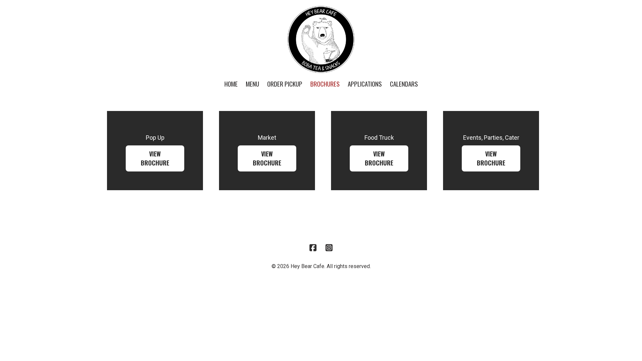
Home (231, 83)
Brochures (325, 83)
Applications (365, 83)
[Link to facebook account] (313, 248)
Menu (252, 83)
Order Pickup (284, 83)
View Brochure (155, 158)
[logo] (321, 39)
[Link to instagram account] (329, 248)
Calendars (404, 83)
